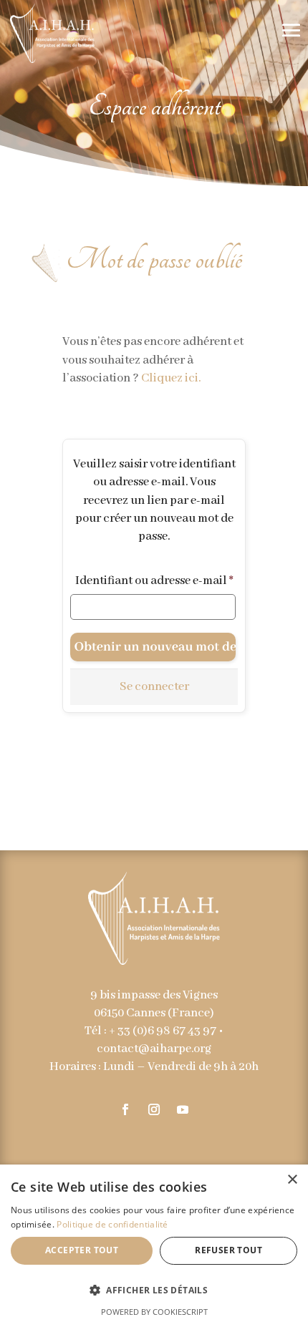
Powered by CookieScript (154, 1311)
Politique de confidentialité (112, 1224)
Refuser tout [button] (228, 1250)
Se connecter (154, 686)
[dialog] (154, 1246)
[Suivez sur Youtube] (182, 1109)
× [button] (292, 1180)
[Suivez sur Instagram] (154, 1109)
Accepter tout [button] (81, 1250)
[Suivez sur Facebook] (125, 1109)
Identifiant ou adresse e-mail (154, 580)
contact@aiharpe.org (154, 1048)
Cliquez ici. (171, 378)
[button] (154, 1290)
